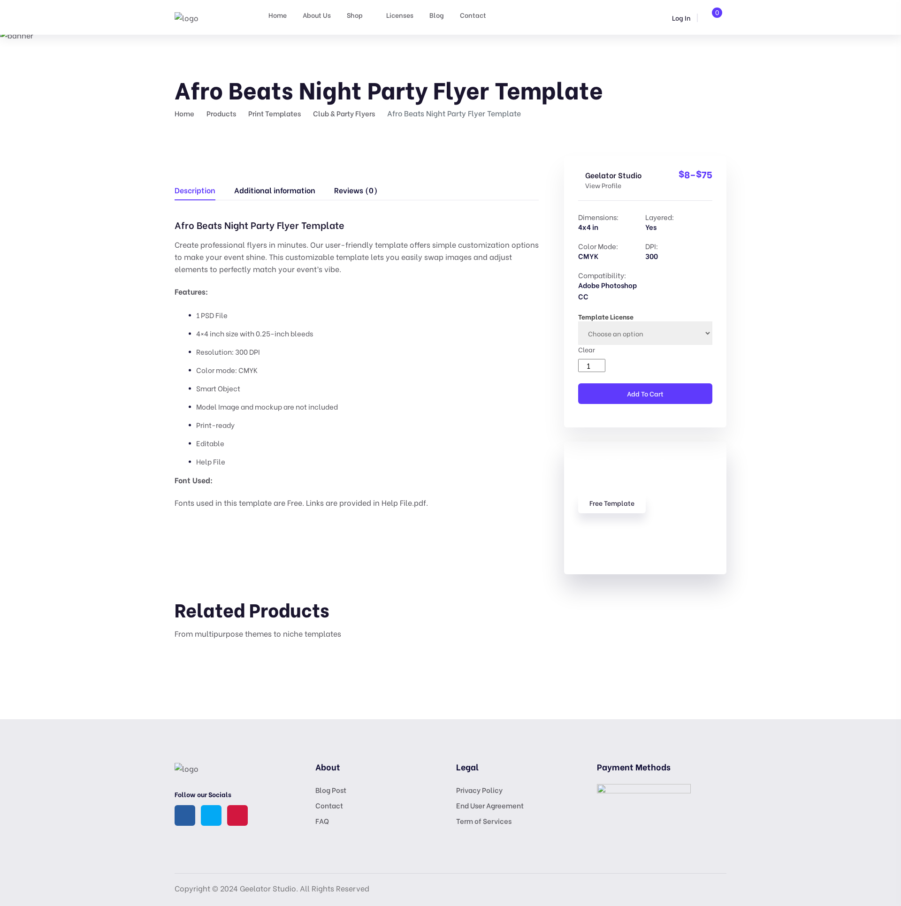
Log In (681, 18)
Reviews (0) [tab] (355, 189)
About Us (317, 15)
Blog (436, 15)
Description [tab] (195, 189)
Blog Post (330, 789)
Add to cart (645, 393)
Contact (473, 15)
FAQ (322, 820)
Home (277, 15)
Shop (355, 15)
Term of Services (484, 820)
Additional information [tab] (274, 189)
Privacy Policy (479, 789)
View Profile (603, 185)
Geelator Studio (613, 174)
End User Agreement (490, 805)
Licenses (399, 15)
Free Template (611, 503)
